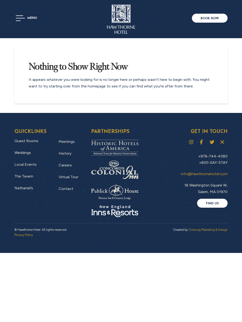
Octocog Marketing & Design (208, 229)
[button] (26, 18)
